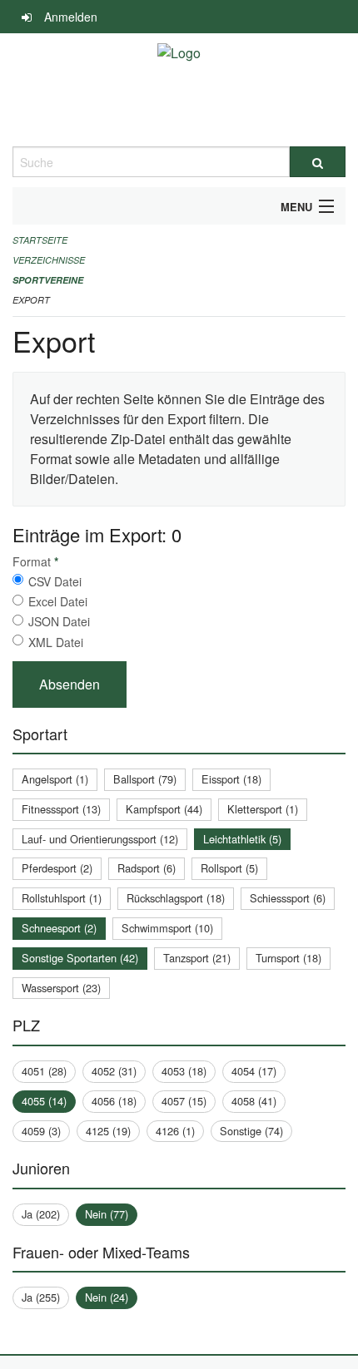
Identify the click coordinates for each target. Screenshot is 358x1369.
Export (31, 300)
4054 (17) (253, 1071)
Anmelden (70, 16)
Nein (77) (106, 1214)
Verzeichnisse (48, 260)
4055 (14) (44, 1101)
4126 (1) (175, 1131)
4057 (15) (184, 1101)
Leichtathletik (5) (242, 839)
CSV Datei (55, 581)
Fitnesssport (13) (61, 809)
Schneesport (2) (59, 928)
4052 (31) (114, 1071)
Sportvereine (47, 280)
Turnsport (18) (288, 958)
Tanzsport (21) (197, 958)
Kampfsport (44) (164, 809)
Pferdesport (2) (57, 868)
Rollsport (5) (229, 868)
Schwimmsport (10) (167, 928)
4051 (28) (44, 1071)
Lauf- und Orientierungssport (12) (100, 839)
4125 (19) (108, 1131)
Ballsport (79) (145, 779)
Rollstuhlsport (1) (62, 898)
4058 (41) (253, 1101)
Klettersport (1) (262, 809)
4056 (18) (114, 1101)
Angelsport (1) (55, 779)
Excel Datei (57, 601)
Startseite (39, 240)
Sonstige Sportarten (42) (80, 958)
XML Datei (55, 642)
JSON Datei (59, 621)
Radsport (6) (146, 868)
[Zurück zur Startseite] (179, 89)
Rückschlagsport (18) (176, 898)
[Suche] (318, 161)
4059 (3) (41, 1131)
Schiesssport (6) (288, 898)
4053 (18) (184, 1071)
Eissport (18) (231, 779)
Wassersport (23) (61, 988)
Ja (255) (41, 1297)
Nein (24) (106, 1297)
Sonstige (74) (251, 1131)
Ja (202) (41, 1214)
